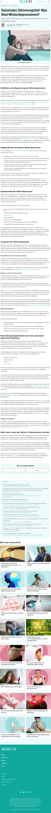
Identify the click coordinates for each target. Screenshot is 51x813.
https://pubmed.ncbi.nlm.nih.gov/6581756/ (11, 491)
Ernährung (3, 763)
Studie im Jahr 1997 (23, 427)
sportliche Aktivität (41, 413)
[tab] (25, 481)
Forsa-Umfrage (9, 91)
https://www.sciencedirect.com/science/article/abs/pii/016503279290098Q (17, 525)
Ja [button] (13, 470)
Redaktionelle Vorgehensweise (8, 779)
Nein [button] (37, 470)
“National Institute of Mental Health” (20, 150)
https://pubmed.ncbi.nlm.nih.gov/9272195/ (11, 531)
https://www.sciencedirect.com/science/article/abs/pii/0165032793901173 (17, 522)
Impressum (4, 785)
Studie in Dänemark (8, 290)
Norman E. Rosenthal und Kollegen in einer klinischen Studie (15, 102)
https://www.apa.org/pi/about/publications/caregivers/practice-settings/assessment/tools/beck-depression (23, 535)
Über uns (3, 773)
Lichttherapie (7, 364)
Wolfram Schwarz (20, 24)
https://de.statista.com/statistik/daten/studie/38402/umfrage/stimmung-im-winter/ (18, 486)
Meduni (3, 755)
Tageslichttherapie (14, 395)
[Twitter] (23, 792)
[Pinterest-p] (30, 792)
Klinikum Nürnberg (44, 179)
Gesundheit (4, 5)
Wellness (3, 760)
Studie (8, 393)
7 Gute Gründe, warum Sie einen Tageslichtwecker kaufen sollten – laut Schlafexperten (11, 565)
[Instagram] (27, 792)
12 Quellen (6, 481)
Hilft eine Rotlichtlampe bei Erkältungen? (11, 687)
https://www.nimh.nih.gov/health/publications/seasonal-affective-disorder (16, 501)
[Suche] (49, 1)
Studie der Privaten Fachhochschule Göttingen (29, 269)
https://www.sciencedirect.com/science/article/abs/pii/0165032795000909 (17, 512)
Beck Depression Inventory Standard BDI (40, 305)
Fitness (3, 766)
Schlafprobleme (8, 215)
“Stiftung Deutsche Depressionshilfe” (30, 138)
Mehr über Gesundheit (10, 542)
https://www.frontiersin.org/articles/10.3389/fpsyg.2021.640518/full (15, 508)
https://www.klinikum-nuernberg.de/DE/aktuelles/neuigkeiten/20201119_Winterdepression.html (21, 505)
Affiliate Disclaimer (5, 782)
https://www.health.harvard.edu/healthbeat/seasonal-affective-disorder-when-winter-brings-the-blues (22, 516)
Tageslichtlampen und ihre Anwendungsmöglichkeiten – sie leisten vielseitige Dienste (37, 638)
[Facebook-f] (20, 792)
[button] (13, 6)
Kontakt (3, 776)
